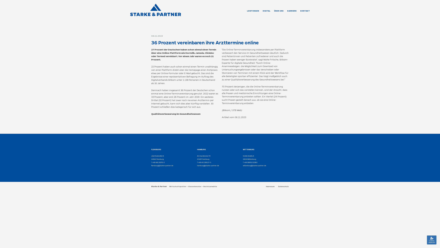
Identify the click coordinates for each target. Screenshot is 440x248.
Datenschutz (283, 186)
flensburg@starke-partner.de (162, 165)
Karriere (292, 11)
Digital (266, 11)
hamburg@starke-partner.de (208, 165)
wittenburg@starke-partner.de (254, 165)
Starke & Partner (159, 186)
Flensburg (156, 149)
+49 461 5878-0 (158, 162)
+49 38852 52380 (250, 162)
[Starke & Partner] (155, 10)
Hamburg (201, 149)
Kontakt (305, 11)
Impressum (270, 186)
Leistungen (253, 11)
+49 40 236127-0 (204, 162)
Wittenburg (248, 149)
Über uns (279, 11)
